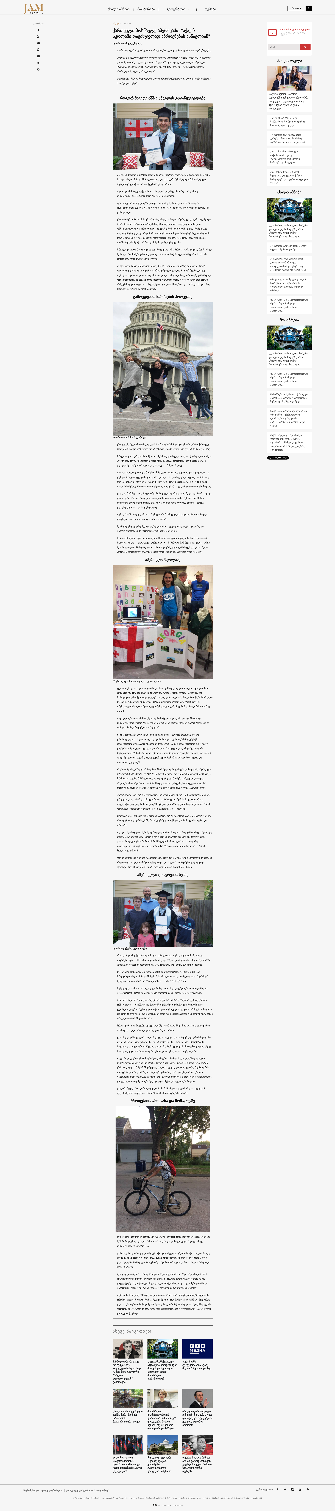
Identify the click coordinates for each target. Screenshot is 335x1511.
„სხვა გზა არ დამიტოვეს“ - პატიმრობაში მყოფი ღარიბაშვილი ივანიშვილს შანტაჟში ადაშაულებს (285, 157)
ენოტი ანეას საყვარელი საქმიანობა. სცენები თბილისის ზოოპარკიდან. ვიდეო (128, 1416)
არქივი (117, 23)
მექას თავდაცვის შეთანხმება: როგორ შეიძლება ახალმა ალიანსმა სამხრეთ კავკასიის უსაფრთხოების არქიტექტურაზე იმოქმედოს (287, 442)
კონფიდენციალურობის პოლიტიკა (87, 1490)
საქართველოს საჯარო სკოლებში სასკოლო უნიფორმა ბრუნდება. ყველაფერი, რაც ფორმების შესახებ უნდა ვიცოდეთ (288, 101)
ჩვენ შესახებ (31, 1490)
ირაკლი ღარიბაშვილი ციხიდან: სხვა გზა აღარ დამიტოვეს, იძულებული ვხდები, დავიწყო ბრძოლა (197, 1418)
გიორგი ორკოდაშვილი (127, 43)
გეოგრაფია (176, 9)
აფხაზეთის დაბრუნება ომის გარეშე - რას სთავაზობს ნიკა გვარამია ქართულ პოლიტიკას (287, 138)
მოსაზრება (146, 9)
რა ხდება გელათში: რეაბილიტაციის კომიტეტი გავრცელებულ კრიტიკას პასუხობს (159, 1464)
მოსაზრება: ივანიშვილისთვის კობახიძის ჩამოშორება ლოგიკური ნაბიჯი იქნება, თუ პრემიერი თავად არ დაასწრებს (161, 1420)
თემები (210, 9)
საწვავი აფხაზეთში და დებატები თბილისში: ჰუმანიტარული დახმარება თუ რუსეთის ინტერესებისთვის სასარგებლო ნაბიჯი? (288, 418)
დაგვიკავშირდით (52, 1490)
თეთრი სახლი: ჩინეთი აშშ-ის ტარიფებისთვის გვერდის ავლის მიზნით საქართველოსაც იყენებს (197, 1464)
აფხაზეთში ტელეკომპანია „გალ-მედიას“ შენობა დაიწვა (196, 1365)
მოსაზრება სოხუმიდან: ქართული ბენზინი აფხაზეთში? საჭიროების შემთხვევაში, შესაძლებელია (289, 398)
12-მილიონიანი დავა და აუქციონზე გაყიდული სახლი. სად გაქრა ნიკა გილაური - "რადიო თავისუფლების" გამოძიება (127, 1372)
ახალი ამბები (119, 9)
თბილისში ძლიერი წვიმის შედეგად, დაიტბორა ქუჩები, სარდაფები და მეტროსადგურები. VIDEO (289, 177)
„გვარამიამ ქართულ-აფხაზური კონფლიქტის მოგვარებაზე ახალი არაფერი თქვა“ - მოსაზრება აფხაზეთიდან (162, 1370)
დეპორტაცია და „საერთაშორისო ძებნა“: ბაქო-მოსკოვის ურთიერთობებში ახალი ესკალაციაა (127, 1464)
